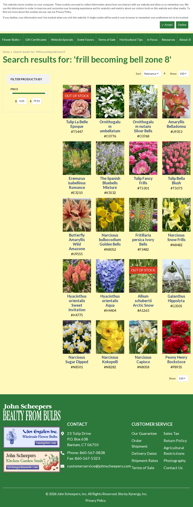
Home (6, 51)
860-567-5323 (87, 458)
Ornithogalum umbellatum (110, 126)
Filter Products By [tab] (26, 79)
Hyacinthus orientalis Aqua (110, 300)
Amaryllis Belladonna (176, 124)
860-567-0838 (92, 452)
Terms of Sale (143, 467)
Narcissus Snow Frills (176, 237)
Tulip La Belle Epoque (77, 124)
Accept (168, 24)
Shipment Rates (145, 460)
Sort (138, 73)
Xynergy (134, 494)
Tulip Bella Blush (176, 180)
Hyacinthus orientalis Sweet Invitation (77, 303)
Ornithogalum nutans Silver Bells (143, 126)
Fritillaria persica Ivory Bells (143, 239)
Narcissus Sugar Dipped (76, 359)
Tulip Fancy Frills (143, 180)
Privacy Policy (95, 500)
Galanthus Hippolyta (176, 298)
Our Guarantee (144, 433)
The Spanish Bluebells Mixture (110, 183)
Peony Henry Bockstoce (176, 359)
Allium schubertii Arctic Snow (143, 300)
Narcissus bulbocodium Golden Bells (110, 239)
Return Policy (175, 440)
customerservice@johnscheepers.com (99, 466)
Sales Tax (171, 433)
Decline (182, 24)
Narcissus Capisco (143, 359)
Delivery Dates (144, 453)
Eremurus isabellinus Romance (77, 183)
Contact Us (173, 467)
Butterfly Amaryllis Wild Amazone (77, 242)
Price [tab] (14, 89)
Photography (175, 460)
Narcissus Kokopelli (110, 359)
